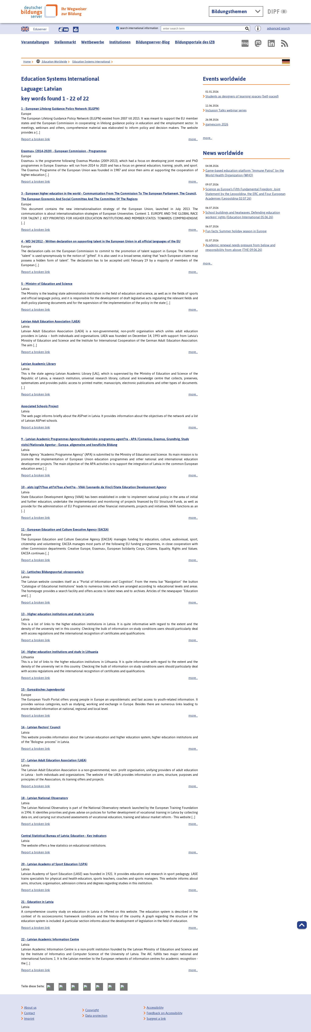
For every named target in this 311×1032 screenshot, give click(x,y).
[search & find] (247, 28)
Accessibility (155, 1007)
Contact (29, 1013)
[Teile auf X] (74, 987)
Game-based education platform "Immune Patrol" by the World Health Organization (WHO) (244, 173)
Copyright (92, 1010)
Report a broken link (35, 139)
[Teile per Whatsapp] (87, 987)
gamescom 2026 (216, 124)
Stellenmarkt (65, 42)
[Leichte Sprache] (75, 29)
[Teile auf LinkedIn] (99, 987)
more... (193, 139)
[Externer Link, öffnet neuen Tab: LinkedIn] (271, 43)
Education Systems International (91, 61)
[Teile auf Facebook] (62, 987)
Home (27, 61)
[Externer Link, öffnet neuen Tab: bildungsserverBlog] (244, 43)
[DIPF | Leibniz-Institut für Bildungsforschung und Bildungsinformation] (277, 11)
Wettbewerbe (92, 42)
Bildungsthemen (229, 11)
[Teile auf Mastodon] (50, 987)
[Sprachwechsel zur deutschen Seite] (286, 61)
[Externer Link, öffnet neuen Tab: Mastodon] (258, 43)
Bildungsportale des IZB (195, 42)
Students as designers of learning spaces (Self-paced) (242, 96)
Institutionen (120, 42)
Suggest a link (156, 1018)
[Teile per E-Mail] (111, 987)
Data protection (96, 1015)
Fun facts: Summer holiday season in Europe (236, 231)
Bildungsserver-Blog (153, 42)
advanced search (278, 28)
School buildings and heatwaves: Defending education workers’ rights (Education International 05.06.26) (242, 215)
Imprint (29, 1018)
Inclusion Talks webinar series (225, 110)
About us (30, 1007)
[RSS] (284, 43)
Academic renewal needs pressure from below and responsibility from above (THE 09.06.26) (240, 247)
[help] (258, 29)
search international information (139, 28)
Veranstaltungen (35, 42)
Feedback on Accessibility (164, 1013)
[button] (302, 925)
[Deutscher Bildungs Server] (54, 11)
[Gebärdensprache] (64, 29)
